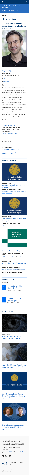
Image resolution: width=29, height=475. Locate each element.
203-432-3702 (7, 452)
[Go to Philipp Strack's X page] (3, 85)
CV (4, 78)
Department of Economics (16, 462)
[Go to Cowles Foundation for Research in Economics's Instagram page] (6, 456)
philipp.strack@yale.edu (9, 71)
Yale (5, 464)
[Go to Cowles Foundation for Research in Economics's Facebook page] (3, 456)
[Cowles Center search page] (26, 1)
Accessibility (13, 464)
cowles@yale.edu (20, 452)
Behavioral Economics (9, 150)
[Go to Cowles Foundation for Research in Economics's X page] (10, 456)
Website (6, 81)
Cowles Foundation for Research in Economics (12, 6)
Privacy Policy (13, 467)
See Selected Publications (12, 272)
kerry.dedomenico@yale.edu (9, 133)
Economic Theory (8, 153)
